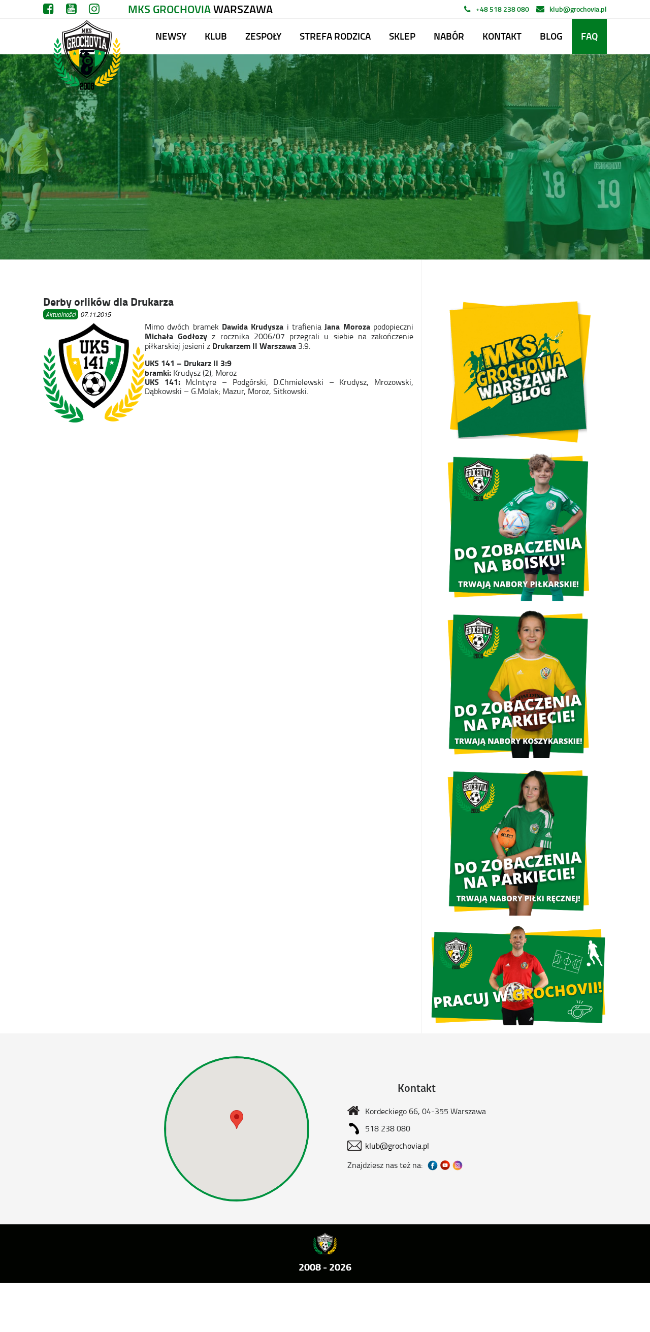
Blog (551, 36)
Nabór (449, 36)
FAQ (589, 36)
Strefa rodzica (335, 36)
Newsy (170, 36)
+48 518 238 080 (502, 9)
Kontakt (502, 36)
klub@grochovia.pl (578, 9)
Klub (216, 36)
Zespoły (263, 36)
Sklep (402, 36)
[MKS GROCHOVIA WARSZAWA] (85, 36)
